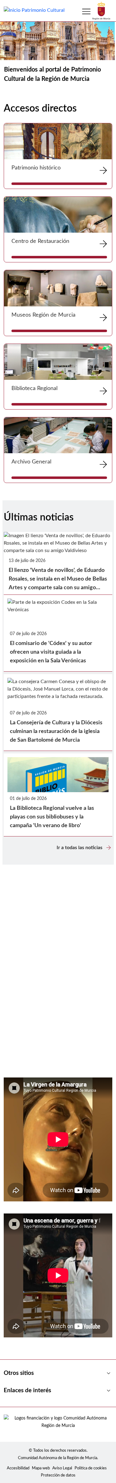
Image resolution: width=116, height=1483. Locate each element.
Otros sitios (58, 1373)
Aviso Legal (62, 1468)
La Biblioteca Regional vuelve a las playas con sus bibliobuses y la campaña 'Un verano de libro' (52, 816)
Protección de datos (58, 1475)
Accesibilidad (18, 1468)
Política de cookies (91, 1468)
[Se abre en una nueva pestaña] (101, 10)
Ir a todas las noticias (84, 847)
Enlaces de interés (58, 1390)
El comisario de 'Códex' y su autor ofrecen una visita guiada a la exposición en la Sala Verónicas (51, 652)
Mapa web (41, 1468)
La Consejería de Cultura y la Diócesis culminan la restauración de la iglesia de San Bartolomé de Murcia (56, 731)
